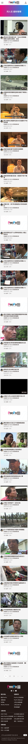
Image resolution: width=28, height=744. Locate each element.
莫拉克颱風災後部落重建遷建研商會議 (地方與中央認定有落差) (15, 315)
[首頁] (14, 3)
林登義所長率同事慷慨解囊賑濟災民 (15, 343)
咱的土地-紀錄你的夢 (6, 719)
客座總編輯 (17, 707)
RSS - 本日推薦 (5, 730)
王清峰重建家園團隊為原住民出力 (14, 556)
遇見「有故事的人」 (19, 721)
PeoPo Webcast (18, 700)
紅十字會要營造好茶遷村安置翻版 (14, 529)
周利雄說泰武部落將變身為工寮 (13, 476)
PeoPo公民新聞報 (18, 697)
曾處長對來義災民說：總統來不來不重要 (15, 176)
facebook (11, 691)
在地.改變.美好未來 (19, 719)
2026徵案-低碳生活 (19, 714)
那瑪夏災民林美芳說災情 (11, 369)
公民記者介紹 (17, 704)
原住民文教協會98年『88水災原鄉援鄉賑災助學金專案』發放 (15, 38)
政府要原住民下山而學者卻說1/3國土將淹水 (15, 233)
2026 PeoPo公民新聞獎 (7, 716)
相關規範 (3, 700)
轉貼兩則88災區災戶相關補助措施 (14, 423)
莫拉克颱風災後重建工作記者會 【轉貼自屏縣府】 (15, 664)
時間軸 (2, 702)
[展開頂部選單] (25, 2)
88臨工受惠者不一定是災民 (12, 503)
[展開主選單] (2, 2)
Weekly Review (5, 704)
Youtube (16, 691)
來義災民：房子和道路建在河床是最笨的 (15, 205)
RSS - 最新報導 (5, 728)
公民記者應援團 (18, 702)
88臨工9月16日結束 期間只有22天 (14, 396)
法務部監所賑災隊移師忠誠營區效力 (15, 583)
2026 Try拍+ (4, 714)
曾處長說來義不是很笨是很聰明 (13, 149)
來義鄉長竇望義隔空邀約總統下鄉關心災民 (15, 93)
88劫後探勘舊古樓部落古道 (12, 610)
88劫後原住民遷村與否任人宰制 (13, 636)
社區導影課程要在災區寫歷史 (13, 449)
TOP (25, 735)
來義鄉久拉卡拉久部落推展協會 (11, 41)
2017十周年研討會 (19, 716)
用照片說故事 (4, 721)
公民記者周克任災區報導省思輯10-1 (15, 288)
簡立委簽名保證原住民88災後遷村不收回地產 (15, 121)
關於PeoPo (4, 697)
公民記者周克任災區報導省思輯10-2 (15, 261)
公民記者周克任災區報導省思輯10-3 (15, 65)
